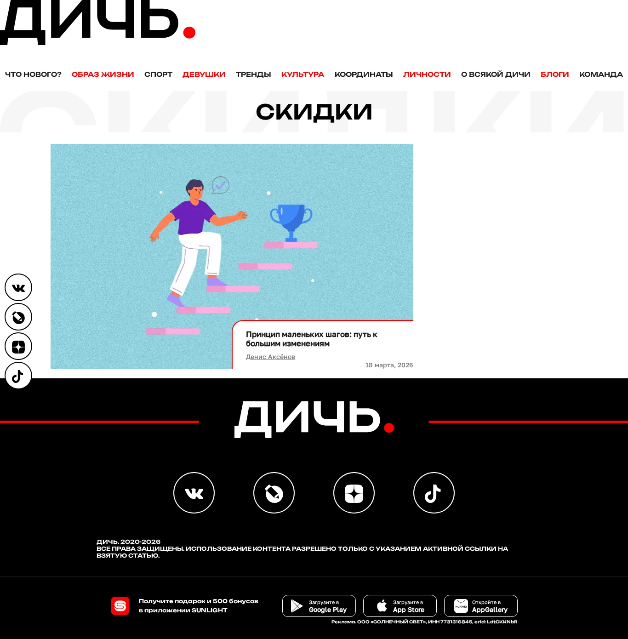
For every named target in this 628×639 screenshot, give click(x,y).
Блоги (555, 74)
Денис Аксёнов (270, 356)
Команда (601, 74)
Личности (427, 74)
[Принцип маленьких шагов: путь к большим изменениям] (232, 256)
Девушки (204, 74)
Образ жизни (103, 74)
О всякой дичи (496, 74)
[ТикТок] (18, 375)
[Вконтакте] (18, 287)
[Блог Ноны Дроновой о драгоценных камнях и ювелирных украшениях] (18, 317)
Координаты (364, 74)
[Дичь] (97, 43)
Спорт (158, 74)
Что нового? (33, 74)
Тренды (253, 74)
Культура (302, 74)
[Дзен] (18, 346)
